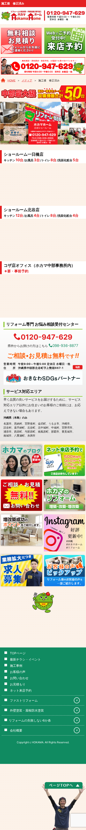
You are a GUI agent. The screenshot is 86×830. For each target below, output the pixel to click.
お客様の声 (17, 672)
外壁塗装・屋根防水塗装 (27, 710)
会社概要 (16, 730)
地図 (77, 367)
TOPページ (18, 653)
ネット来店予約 (21, 690)
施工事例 (16, 665)
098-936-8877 (65, 345)
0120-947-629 (46, 337)
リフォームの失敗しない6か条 (30, 720)
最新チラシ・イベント (25, 659)
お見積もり (17, 684)
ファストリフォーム (24, 700)
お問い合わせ (19, 678)
